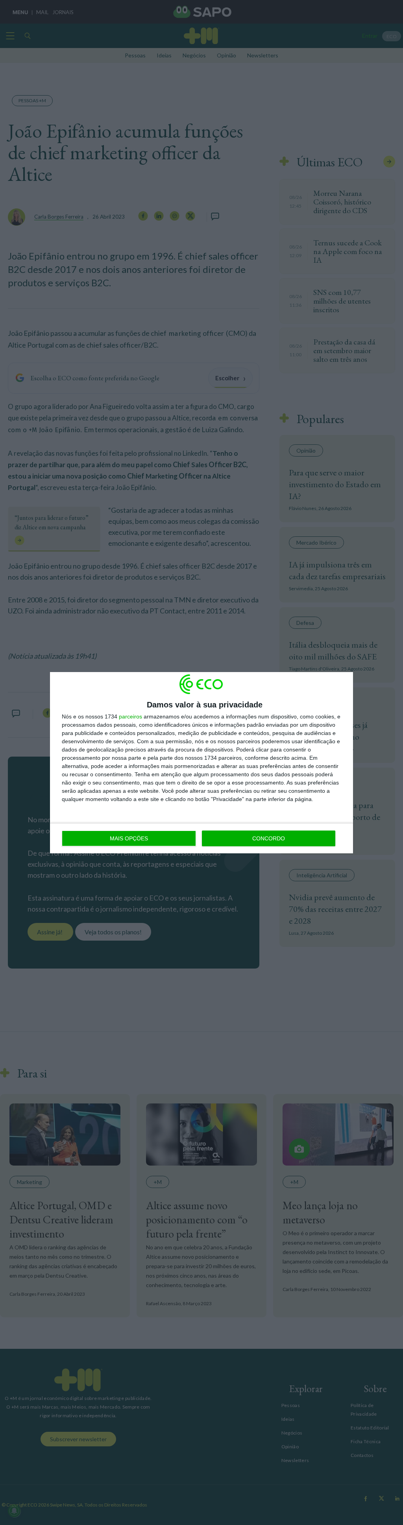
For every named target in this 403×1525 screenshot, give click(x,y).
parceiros (130, 716)
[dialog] (201, 762)
